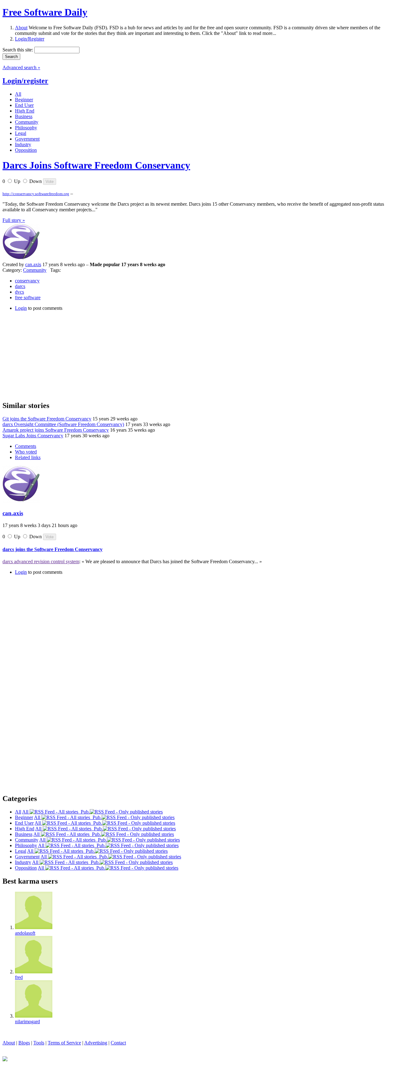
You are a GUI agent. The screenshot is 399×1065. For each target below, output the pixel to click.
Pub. (84, 811)
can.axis (33, 264)
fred (19, 977)
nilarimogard (27, 1021)
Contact (118, 1042)
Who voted (26, 451)
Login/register (25, 81)
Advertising (95, 1042)
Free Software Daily (44, 12)
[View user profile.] (21, 258)
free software (28, 297)
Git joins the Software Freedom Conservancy (46, 418)
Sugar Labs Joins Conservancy (32, 435)
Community (34, 270)
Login (21, 308)
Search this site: (18, 49)
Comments (25, 446)
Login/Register (29, 38)
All (26, 811)
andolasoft (25, 933)
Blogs (24, 1042)
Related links (28, 457)
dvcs (19, 292)
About (21, 27)
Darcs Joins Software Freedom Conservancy (96, 165)
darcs (20, 286)
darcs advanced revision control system (40, 561)
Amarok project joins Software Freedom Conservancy (55, 430)
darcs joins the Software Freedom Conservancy (52, 549)
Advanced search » (21, 67)
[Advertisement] (49, 355)
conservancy (27, 280)
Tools (38, 1042)
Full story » (13, 220)
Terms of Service (64, 1042)
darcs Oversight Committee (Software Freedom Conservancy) (63, 424)
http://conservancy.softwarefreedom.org (35, 193)
